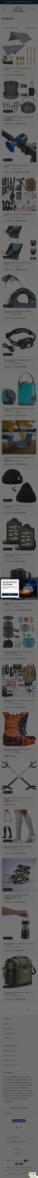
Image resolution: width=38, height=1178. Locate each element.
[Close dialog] (35, 581)
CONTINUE (10, 594)
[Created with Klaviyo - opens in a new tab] (19, 598)
